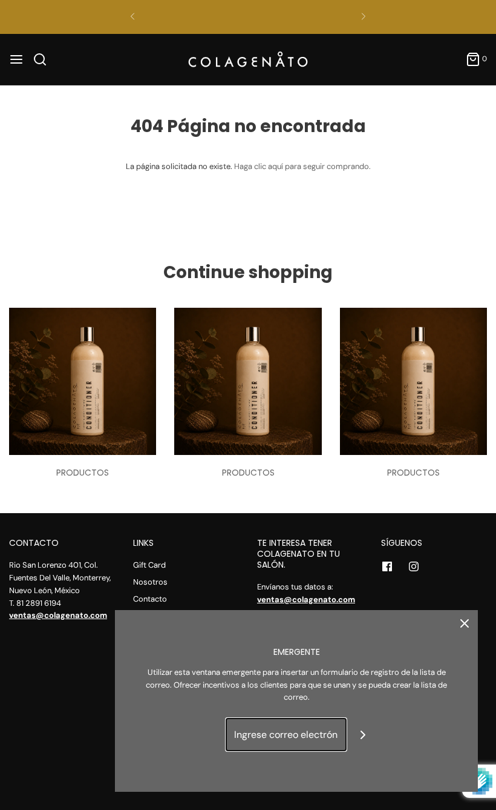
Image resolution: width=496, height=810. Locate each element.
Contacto (150, 599)
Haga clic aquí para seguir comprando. (302, 166)
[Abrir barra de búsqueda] (44, 59)
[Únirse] (363, 734)
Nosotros (150, 582)
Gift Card (149, 565)
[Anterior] (132, 17)
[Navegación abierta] (16, 59)
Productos (82, 472)
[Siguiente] (363, 17)
